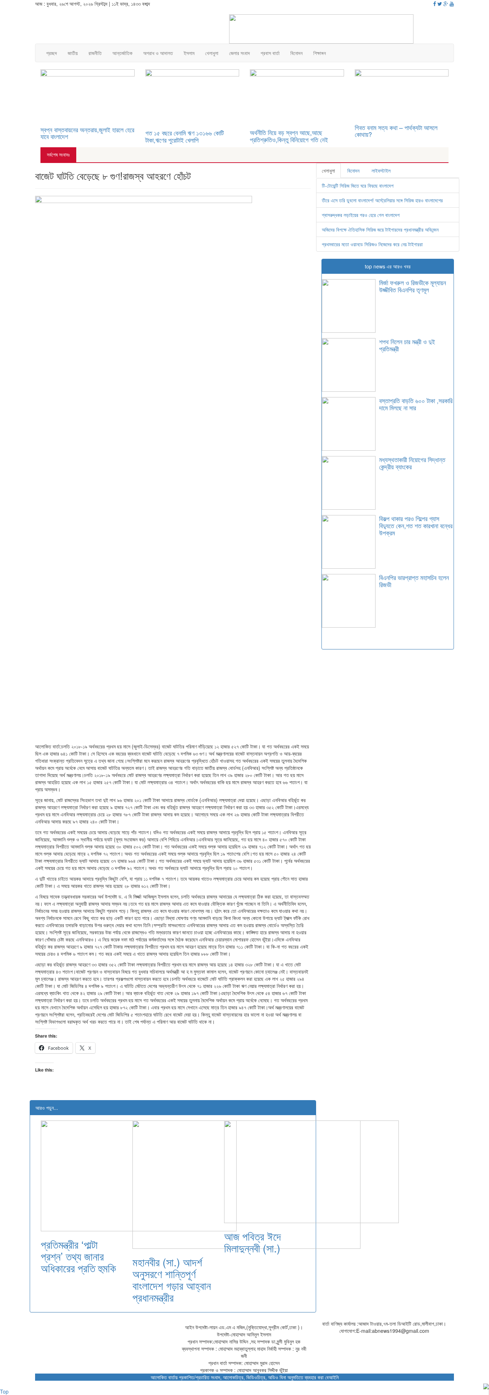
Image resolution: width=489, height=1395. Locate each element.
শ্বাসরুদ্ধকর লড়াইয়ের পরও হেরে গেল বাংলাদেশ (361, 214)
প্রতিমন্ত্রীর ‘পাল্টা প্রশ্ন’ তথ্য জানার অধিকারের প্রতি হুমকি (78, 1256)
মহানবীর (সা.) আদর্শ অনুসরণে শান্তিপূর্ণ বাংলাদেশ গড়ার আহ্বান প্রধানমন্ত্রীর (171, 1279)
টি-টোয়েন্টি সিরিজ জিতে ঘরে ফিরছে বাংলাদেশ (357, 185)
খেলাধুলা (211, 52)
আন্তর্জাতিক (122, 52)
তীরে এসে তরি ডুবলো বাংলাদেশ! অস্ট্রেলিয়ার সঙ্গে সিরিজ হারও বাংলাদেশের (382, 200)
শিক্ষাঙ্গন (319, 52)
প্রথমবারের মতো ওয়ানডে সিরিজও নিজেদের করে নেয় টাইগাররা (372, 244)
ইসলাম (189, 52)
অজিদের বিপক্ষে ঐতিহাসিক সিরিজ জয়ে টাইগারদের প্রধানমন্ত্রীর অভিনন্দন (380, 229)
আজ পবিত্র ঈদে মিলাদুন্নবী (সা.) (252, 1242)
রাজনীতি (95, 52)
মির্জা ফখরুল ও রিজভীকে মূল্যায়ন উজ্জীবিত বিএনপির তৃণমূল (412, 286)
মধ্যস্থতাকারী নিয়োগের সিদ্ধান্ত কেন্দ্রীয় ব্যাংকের (412, 463)
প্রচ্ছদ (51, 52)
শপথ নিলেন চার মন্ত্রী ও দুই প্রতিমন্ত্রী (407, 345)
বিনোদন (296, 52)
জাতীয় (73, 52)
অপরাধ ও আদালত (158, 52)
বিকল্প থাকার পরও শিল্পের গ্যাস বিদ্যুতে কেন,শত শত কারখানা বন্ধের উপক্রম (415, 525)
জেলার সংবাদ (239, 52)
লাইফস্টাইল (381, 170)
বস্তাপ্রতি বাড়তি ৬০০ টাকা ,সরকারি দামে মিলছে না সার (415, 404)
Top (4, 1391)
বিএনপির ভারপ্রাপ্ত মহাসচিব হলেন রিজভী (414, 581)
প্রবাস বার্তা (270, 52)
